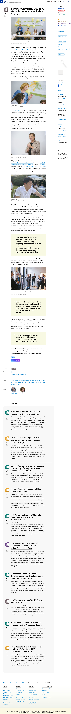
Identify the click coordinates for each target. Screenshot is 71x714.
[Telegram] (14, 357)
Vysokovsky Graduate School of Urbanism (35, 166)
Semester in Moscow (20, 699)
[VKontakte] (12, 357)
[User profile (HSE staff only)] (66, 1)
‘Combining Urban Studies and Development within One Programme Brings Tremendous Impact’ (27, 576)
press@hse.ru (61, 126)
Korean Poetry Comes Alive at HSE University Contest (26, 490)
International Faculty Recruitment (62, 137)
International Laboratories (34, 688)
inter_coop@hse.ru (62, 121)
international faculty (62, 36)
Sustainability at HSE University (7, 693)
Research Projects (32, 692)
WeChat (61, 82)
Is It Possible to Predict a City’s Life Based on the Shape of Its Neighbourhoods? (26, 517)
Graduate (18, 694)
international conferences (63, 49)
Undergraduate (19, 692)
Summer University (22, 50)
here (56, 710)
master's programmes (62, 39)
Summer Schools (19, 697)
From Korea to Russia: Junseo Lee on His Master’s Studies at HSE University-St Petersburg (26, 649)
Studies (18, 687)
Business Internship (20, 701)
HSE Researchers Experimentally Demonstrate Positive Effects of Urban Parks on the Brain (25, 545)
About (5, 687)
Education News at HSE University (20, 682)
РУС (58, 1)
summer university (62, 41)
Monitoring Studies (33, 694)
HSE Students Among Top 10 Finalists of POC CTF (27, 601)
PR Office (60, 124)
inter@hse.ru (60, 94)
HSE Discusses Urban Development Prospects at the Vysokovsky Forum (26, 623)
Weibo (61, 84)
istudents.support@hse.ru (63, 108)
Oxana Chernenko (15, 110)
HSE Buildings (6, 701)
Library (43, 694)
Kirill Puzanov (41, 164)
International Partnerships (8, 697)
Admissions (18, 688)
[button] (12, 29)
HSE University (6, 682)
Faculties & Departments (8, 695)
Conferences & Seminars (34, 696)
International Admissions (60, 91)
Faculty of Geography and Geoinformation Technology (24, 380)
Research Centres (32, 690)
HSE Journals (44, 690)
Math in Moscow (61, 57)
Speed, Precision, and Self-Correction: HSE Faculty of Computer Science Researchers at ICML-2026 (27, 468)
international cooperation (63, 46)
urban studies (23, 374)
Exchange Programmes (20, 696)
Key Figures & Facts (7, 690)
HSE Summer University (29, 382)
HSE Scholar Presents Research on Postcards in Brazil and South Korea (26, 412)
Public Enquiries (6, 706)
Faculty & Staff (6, 699)
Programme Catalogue (20, 690)
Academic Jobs (32, 697)
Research (31, 687)
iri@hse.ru (60, 140)
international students (62, 33)
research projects (62, 52)
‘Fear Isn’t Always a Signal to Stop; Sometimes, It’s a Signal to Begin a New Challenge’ (25, 440)
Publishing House (45, 692)
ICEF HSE (60, 44)
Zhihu (61, 86)
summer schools (61, 31)
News (11, 682)
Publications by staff (46, 688)
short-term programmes (27, 371)
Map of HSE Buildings (62, 98)
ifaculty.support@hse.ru (63, 134)
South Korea (35, 371)
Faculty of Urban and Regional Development (22, 162)
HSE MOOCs (61, 54)
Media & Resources (47, 687)
